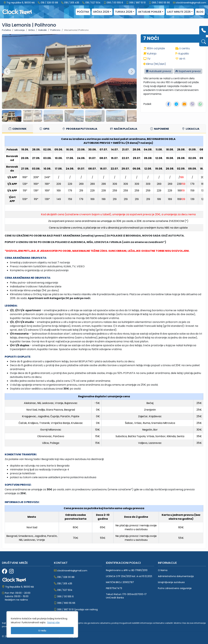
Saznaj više (53, 622)
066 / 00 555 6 (115, 2)
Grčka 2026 (101, 12)
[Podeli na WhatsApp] (200, 104)
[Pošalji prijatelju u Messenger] (176, 104)
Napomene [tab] (161, 129)
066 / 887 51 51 (137, 2)
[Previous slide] (7, 71)
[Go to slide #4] (74, 116)
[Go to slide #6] (115, 116)
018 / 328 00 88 (49, 2)
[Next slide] (131, 71)
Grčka (31, 30)
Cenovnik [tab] (19, 129)
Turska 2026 (123, 12)
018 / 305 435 (71, 2)
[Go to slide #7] (136, 116)
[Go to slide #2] (32, 116)
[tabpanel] (104, 341)
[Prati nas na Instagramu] (11, 571)
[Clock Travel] (17, 12)
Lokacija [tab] (192, 129)
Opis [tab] (46, 129)
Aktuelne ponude (149, 12)
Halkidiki (42, 30)
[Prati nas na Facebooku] (4, 571)
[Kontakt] (203, 30)
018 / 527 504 (92, 2)
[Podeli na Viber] (192, 104)
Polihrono (55, 30)
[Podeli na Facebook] (168, 104)
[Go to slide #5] (95, 116)
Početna (83, 12)
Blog (199, 12)
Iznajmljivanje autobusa (171, 582)
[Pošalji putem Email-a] (184, 104)
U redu (42, 630)
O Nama (162, 570)
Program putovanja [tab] (81, 129)
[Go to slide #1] (11, 116)
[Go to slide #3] (53, 116)
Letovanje (19, 30)
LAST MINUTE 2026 (179, 12)
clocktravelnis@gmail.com (191, 2)
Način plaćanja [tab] (125, 129)
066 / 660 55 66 (161, 2)
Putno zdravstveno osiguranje (175, 588)
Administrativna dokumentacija (176, 576)
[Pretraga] (203, 41)
